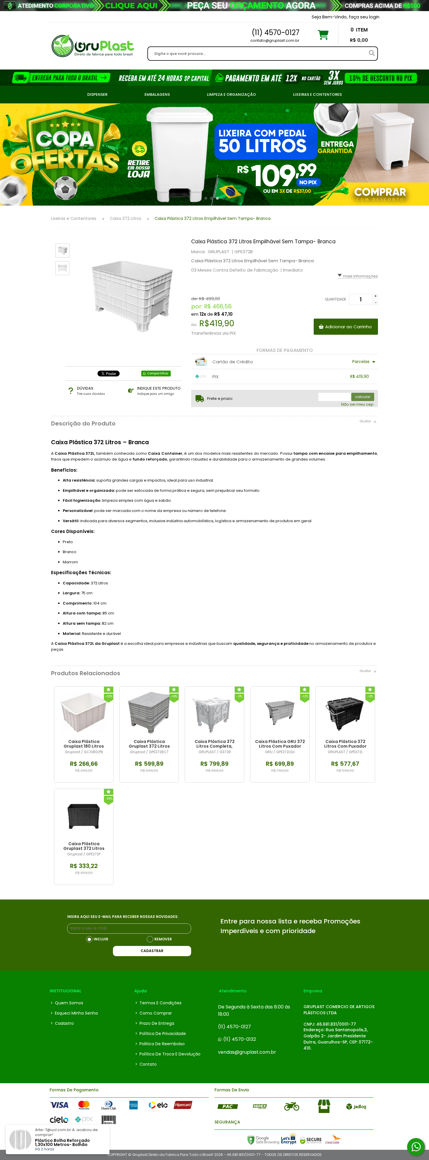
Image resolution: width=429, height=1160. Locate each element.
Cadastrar (152, 950)
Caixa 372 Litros (125, 218)
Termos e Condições (158, 1003)
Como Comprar (153, 1013)
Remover (163, 939)
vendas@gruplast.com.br (247, 1052)
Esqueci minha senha (74, 1013)
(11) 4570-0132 (239, 1039)
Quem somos (66, 1003)
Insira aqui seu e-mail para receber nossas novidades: (122, 916)
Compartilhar (157, 373)
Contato (146, 1064)
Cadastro (62, 1023)
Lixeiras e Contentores (73, 218)
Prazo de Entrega (154, 1023)
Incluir (101, 939)
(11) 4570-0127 (234, 1026)
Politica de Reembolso (160, 1044)
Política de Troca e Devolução (167, 1054)
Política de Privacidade (160, 1033)
